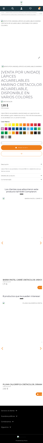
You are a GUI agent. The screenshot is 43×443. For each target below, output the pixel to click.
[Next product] (41, 14)
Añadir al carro (23, 147)
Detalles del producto (8, 176)
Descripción (5, 164)
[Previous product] (40, 14)
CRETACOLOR (7, 282)
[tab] (21, 164)
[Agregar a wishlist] (21, 153)
